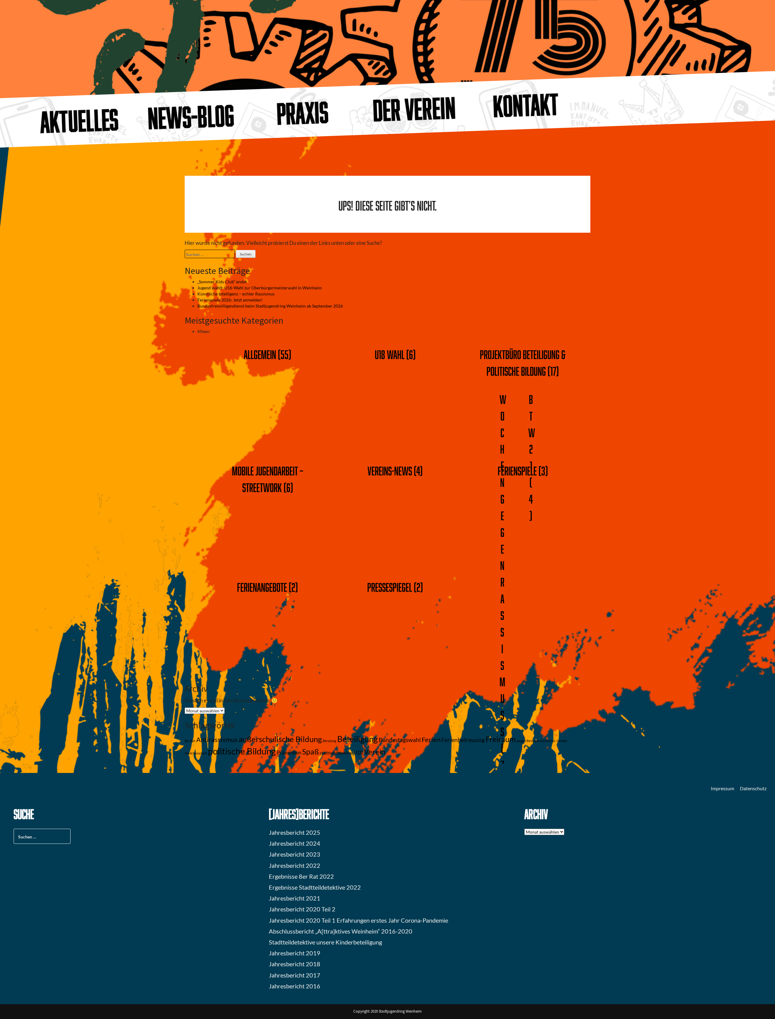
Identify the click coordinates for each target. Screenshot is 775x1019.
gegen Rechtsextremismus (536, 741)
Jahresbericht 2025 (294, 832)
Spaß (310, 751)
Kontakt (526, 105)
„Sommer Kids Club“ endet (222, 281)
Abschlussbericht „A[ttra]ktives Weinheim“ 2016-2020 (340, 931)
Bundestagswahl (400, 740)
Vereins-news (390, 470)
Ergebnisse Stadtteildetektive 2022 (315, 887)
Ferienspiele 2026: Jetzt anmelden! (230, 299)
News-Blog (191, 117)
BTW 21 (531, 432)
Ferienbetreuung (463, 740)
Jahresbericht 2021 (294, 898)
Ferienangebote (262, 587)
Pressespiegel (389, 587)
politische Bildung (242, 751)
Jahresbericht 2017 (294, 975)
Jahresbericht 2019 (294, 953)
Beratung (329, 741)
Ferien (431, 740)
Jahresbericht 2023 (294, 854)
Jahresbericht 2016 (294, 986)
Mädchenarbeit (196, 753)
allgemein (260, 354)
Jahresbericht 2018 (294, 963)
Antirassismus (217, 740)
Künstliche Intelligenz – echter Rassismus (236, 293)
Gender (561, 741)
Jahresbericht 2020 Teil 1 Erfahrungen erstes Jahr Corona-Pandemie (358, 920)
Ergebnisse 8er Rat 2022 (301, 876)
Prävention (289, 753)
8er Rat (190, 741)
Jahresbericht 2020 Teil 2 (302, 909)
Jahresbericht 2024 (294, 843)
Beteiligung (357, 739)
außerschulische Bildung (280, 739)
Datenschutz (753, 788)
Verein (374, 752)
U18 (358, 753)
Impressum (722, 788)
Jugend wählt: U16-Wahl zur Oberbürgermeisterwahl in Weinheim (259, 287)
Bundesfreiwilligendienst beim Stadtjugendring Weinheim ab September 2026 (270, 305)
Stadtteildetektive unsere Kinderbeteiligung (325, 942)
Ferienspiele (517, 470)
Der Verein (414, 109)
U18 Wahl (389, 354)
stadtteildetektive (336, 752)
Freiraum (501, 739)
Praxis (302, 113)
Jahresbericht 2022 (294, 865)
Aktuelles (79, 121)
